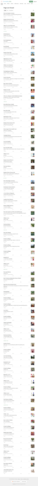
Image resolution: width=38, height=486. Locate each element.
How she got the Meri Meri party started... (11, 105)
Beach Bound (6, 46)
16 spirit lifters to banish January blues (10, 415)
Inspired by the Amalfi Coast (8, 124)
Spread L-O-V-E (7, 374)
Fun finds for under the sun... (8, 66)
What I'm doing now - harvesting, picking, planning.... (13, 14)
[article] (19, 15)
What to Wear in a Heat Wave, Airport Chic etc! (11, 117)
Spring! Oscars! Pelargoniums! (9, 299)
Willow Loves (6, 153)
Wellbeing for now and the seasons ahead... (11, 20)
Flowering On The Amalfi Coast (10, 129)
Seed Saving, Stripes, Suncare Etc (9, 60)
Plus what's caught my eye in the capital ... (11, 200)
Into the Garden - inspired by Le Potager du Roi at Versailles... (14, 78)
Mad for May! (6, 219)
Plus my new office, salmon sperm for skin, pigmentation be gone (15, 213)
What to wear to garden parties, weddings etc (11, 173)
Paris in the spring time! (8, 317)
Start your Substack (16, 481)
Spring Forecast (7, 362)
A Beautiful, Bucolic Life (9, 469)
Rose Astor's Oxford (8, 83)
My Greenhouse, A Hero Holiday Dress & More (11, 246)
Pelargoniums (6, 291)
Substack (14, 483)
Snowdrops (6, 444)
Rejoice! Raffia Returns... (9, 205)
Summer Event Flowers (8, 160)
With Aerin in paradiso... (8, 130)
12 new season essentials (8, 258)
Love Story (6, 310)
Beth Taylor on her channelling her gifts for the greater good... (14, 344)
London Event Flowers (8, 199)
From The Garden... (7, 421)
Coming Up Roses (7, 135)
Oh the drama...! (6, 323)
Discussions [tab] (11, 10)
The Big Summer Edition (9, 71)
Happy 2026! (6, 464)
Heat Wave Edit (7, 110)
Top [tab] (7, 10)
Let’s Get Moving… (7, 355)
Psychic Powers (7, 343)
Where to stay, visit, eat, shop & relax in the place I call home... (14, 148)
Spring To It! (6, 257)
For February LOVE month (8, 381)
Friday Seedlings (7, 238)
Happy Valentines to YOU (8, 375)
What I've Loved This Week (9, 25)
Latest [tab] (5, 10)
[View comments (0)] (13, 50)
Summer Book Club (7, 52)
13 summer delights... (7, 206)
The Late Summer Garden (9, 13)
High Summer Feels (8, 58)
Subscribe (31, 1)
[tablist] (9, 10)
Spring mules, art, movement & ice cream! (11, 388)
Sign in (35, 1)
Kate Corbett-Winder (8, 420)
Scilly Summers (7, 34)
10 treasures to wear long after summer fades (11, 91)
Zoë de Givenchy (7, 77)
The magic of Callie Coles (8, 471)
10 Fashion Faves (6, 363)
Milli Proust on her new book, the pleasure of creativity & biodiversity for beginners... (16, 286)
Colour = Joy (6, 413)
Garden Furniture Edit (7, 142)
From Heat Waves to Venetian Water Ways (11, 182)
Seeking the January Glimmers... (9, 408)
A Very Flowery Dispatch (9, 193)
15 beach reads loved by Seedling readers (11, 53)
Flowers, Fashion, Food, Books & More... (10, 72)
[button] (1, 4)
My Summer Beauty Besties (9, 187)
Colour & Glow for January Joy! (9, 427)
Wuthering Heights (8, 322)
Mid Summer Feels (7, 116)
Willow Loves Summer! (8, 65)
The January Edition (8, 463)
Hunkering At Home (8, 432)
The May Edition (7, 224)
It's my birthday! (6, 350)
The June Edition (7, 166)
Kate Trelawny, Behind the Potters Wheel (12, 278)
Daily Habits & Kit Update (8, 357)
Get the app (24, 481)
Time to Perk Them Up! (7, 292)
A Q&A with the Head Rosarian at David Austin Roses (13, 136)
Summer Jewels (7, 89)
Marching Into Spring (7, 330)
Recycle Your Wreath (8, 438)
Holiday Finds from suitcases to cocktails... (11, 26)
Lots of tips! (6, 41)
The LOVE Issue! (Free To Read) (9, 400)
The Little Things (7, 232)
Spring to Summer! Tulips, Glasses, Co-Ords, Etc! (12, 240)
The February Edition (8, 399)
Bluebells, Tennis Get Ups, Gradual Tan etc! (11, 233)
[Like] (4, 397)
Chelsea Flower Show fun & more (9, 194)
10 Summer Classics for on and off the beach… (11, 47)
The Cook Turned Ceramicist (8, 279)
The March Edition (7, 335)
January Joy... (6, 452)
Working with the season (8, 161)
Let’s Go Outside (7, 141)
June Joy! (5, 155)
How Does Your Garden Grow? (10, 284)
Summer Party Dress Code (9, 122)
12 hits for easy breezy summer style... (10, 111)
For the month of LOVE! (8, 394)
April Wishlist (6, 264)
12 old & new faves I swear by (9, 188)
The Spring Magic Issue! (8, 336)
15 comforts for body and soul (9, 433)
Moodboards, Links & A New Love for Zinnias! (11, 97)
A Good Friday (6, 252)
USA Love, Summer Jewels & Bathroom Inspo (13, 96)
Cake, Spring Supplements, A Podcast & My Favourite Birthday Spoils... (16, 305)
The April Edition (7, 272)
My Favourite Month (7, 225)
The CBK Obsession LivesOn (8, 311)
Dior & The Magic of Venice (9, 180)
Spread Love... (6, 369)
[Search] (33, 10)
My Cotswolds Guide (8, 147)
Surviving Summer (7, 40)
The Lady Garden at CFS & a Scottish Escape (13, 211)
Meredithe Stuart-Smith (9, 104)
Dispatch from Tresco (7, 35)
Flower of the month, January (9, 446)
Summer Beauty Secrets (9, 19)
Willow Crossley (10, 15)
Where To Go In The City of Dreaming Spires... (11, 84)
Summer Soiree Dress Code (9, 172)
